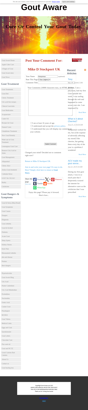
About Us (5, 359)
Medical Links (6, 323)
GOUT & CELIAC (8, 178)
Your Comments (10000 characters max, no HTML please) (50, 88)
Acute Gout (6, 236)
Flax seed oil (6, 344)
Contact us (5, 363)
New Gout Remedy (8, 135)
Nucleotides (6, 298)
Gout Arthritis (6, 224)
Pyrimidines (6, 294)
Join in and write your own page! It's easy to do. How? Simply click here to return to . (44, 170)
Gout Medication (7, 110)
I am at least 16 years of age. (43, 123)
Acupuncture (6, 114)
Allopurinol (6, 161)
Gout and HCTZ (7, 348)
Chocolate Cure (7, 340)
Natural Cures (6, 127)
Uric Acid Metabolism (9, 290)
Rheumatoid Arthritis (9, 253)
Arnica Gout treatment (9, 170)
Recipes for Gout (7, 123)
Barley (4, 182)
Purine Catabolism (8, 286)
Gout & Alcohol (7, 228)
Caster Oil (5, 119)
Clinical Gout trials (8, 106)
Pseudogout (6, 311)
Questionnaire (6, 332)
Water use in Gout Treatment (8, 141)
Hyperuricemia (7, 273)
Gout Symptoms (7, 207)
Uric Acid (5, 282)
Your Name (30, 76)
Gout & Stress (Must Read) (11, 203)
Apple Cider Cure (8, 64)
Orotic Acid (6, 302)
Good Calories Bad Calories (8, 354)
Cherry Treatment (8, 98)
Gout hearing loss (8, 368)
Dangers (4, 215)
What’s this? (28, 184)
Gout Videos (6, 319)
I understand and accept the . (49, 126)
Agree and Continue (68, 1)
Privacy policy (56, 1)
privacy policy (59, 126)
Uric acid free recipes (9, 102)
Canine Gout (6, 307)
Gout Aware (44, 7)
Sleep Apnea (6, 240)
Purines (4, 261)
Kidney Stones (7, 245)
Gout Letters (6, 336)
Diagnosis (5, 220)
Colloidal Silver (7, 174)
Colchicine (5, 186)
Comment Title (32, 83)
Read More (82, 112)
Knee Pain (5, 249)
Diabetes (5, 232)
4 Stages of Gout (7, 69)
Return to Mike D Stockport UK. (38, 161)
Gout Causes (6, 211)
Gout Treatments (7, 89)
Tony (70, 79)
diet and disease (7, 257)
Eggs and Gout (7, 327)
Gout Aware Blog (8, 277)
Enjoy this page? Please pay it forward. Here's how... (44, 193)
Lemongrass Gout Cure (10, 146)
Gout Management (8, 157)
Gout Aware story (8, 73)
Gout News (6, 77)
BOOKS (5, 315)
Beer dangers (6, 265)
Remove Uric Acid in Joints (9, 152)
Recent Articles (71, 72)
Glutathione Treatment (9, 131)
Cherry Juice (6, 166)
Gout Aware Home (8, 60)
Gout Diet (5, 94)
